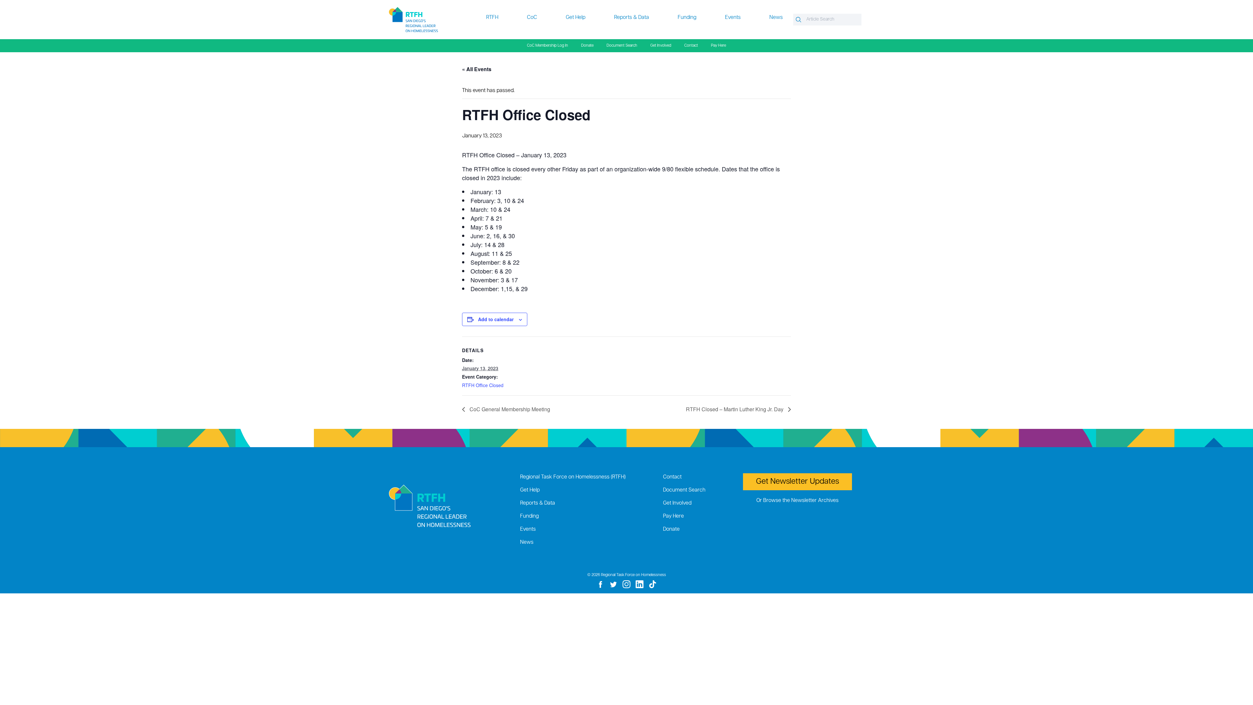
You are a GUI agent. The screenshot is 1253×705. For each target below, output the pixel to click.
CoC (532, 17)
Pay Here (718, 46)
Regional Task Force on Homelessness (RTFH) (573, 477)
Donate (587, 46)
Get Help (575, 17)
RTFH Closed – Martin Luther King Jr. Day (735, 409)
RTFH (492, 17)
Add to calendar (496, 319)
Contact (691, 46)
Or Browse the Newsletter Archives (797, 500)
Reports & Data (631, 17)
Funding (687, 17)
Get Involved (660, 46)
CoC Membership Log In (547, 46)
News (776, 17)
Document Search (622, 46)
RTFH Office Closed (482, 385)
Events (733, 17)
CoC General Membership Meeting (509, 409)
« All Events (476, 69)
